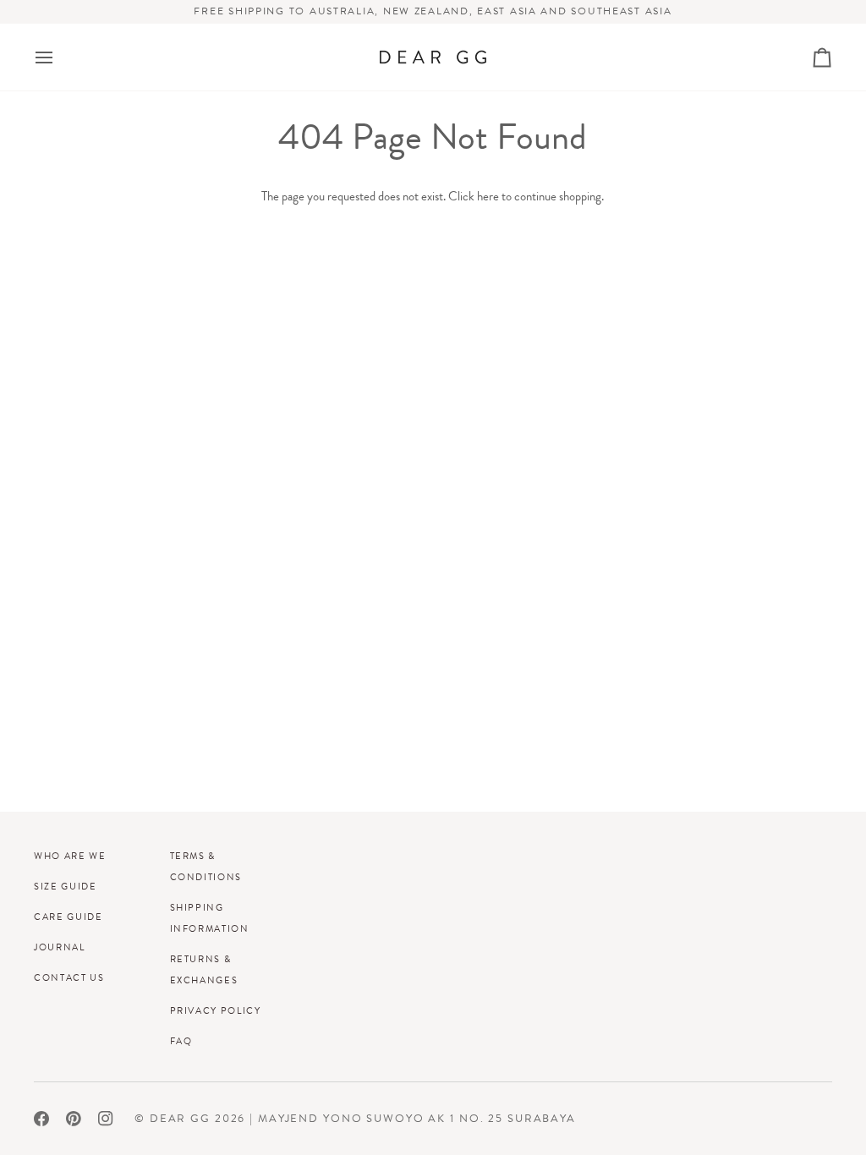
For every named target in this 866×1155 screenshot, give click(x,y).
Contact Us (69, 977)
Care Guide (68, 916)
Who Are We (70, 855)
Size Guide (65, 886)
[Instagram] (105, 1118)
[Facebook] (41, 1118)
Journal (59, 947)
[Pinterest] (73, 1118)
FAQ (181, 1041)
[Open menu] (59, 57)
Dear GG (180, 1118)
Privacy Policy (215, 1010)
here (488, 196)
